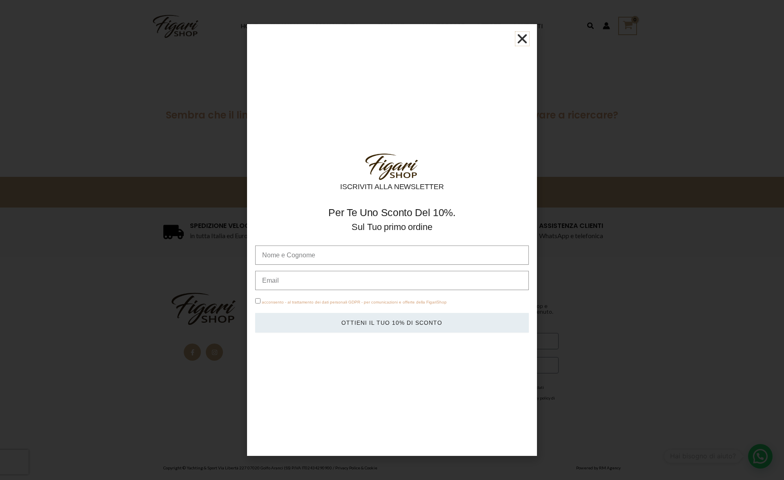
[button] (522, 38)
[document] (392, 240)
